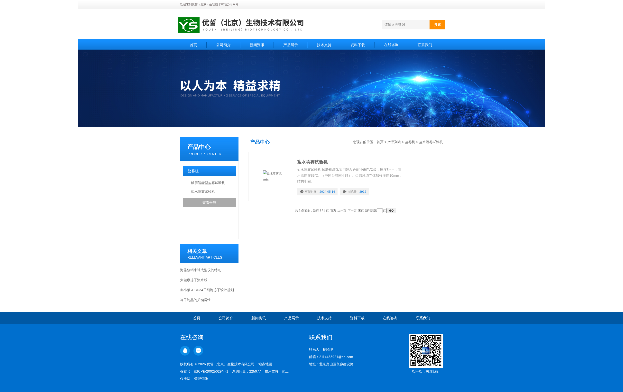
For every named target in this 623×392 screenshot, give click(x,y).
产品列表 (394, 142)
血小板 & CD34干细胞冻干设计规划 (207, 290)
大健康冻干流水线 (193, 280)
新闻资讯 (257, 45)
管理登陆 (201, 379)
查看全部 (209, 203)
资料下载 (357, 45)
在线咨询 (391, 45)
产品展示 (290, 45)
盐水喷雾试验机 (203, 191)
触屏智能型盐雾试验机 (208, 183)
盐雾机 (193, 171)
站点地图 (265, 364)
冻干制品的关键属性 (195, 300)
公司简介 (223, 45)
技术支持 (324, 45)
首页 (193, 45)
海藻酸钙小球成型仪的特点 (200, 270)
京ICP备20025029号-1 (211, 371)
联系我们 (425, 45)
